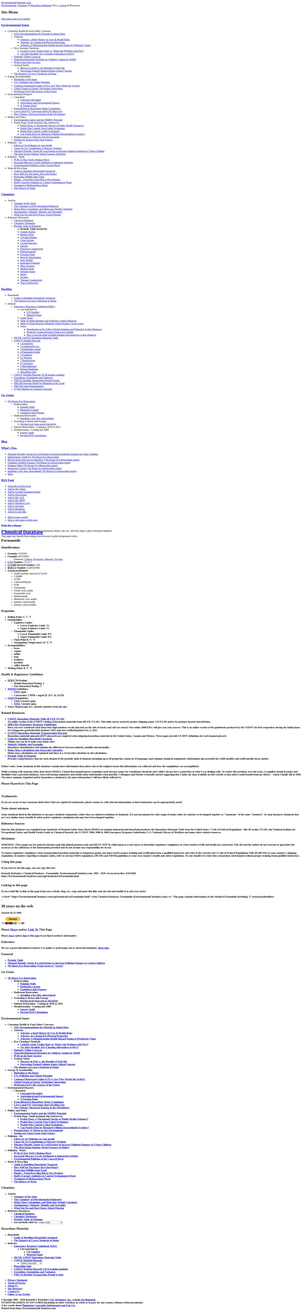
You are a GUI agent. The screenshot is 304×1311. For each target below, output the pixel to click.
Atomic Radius (27, 231)
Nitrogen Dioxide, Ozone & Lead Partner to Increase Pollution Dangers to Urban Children (59, 151)
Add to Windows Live (19, 503)
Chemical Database (23, 220)
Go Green (7, 395)
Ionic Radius (26, 260)
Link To (33, 929)
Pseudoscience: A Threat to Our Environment (36, 137)
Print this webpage (11, 525)
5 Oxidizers (26, 355)
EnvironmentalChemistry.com (16, 2)
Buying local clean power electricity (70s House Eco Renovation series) (43, 459)
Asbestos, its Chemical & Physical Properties (42, 42)
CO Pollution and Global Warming (32, 82)
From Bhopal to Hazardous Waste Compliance (37, 108)
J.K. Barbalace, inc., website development (72, 1299)
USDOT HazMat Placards (27, 340)
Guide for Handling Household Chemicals (30, 738)
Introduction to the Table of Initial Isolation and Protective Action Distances (64, 329)
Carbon (28, 559)
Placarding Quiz (28, 372)
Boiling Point (27, 234)
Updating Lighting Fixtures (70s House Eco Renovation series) (39, 462)
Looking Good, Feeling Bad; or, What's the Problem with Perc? (52, 51)
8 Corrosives (26, 363)
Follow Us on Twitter (19, 1294)
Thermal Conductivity (31, 280)
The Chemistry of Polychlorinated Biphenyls (36, 206)
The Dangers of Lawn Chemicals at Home (35, 73)
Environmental (8, 5)
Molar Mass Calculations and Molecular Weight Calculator (43, 209)
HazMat (6, 289)
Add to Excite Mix (17, 511)
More (10, 474)
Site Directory (15, 1288)
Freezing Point (27, 254)
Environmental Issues (15, 25)
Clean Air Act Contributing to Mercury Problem (38, 148)
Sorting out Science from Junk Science (33, 139)
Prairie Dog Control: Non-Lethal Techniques (42, 128)
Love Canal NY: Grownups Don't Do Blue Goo (38, 111)
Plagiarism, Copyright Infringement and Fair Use (48, 1305)
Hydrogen (38, 559)
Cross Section (27, 240)
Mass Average (27, 266)
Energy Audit (27, 432)
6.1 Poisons (26, 357)
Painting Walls (27, 407)
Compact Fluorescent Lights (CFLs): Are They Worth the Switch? (47, 85)
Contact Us (14, 1291)
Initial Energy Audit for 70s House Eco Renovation (33, 457)
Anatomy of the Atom (25, 203)
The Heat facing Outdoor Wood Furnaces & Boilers (40, 154)
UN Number (33, 312)
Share (14, 929)
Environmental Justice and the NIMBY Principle (38, 120)
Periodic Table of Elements (27, 226)
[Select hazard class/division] (31, 1263)
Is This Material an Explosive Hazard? (33, 389)
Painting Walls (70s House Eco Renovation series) (33, 465)
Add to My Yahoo (17, 489)
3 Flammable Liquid (30, 349)
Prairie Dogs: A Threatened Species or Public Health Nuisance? (52, 125)
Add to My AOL (16, 497)
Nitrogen (48, 559)
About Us (13, 1285)
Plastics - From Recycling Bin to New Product (37, 179)
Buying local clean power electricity (38, 424)
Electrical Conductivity (31, 249)
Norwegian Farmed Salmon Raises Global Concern (46, 71)
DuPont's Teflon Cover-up (27, 56)
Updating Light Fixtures (32, 412)
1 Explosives (26, 343)
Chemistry (22, 5)
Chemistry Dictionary (24, 223)
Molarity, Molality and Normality (25, 744)
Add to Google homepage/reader (24, 492)
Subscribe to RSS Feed (19, 486)
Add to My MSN (16, 500)
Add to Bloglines (16, 509)
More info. (103, 948)
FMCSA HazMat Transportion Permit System (37, 380)
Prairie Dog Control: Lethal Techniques (40, 131)
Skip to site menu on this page (23, 520)
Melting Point (27, 268)
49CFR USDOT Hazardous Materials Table (36, 337)
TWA (17, 692)
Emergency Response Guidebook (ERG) (34, 306)
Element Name (27, 271)
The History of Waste (24, 188)
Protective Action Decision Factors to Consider (50, 332)
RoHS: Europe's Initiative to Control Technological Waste (43, 182)
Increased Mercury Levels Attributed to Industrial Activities (43, 162)
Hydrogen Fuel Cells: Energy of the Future (35, 91)
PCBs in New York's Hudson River (31, 159)
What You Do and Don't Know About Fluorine (37, 214)
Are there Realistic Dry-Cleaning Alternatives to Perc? (47, 53)
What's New (9, 448)
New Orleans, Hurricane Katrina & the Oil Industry (39, 114)
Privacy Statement (17, 1280)
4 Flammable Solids (30, 352)
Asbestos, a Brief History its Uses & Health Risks (45, 39)
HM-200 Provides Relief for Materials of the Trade (39, 383)
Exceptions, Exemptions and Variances (33, 377)
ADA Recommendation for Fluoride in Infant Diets (39, 34)
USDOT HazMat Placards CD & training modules (39, 374)
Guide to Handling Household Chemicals (34, 171)
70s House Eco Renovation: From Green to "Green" (36, 966)
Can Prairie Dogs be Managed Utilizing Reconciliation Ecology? (52, 134)
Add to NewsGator (17, 494)
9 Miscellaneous (28, 366)
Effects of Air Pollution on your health (33, 145)
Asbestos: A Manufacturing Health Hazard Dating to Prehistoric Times (55, 45)
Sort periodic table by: (26, 1222)
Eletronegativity (28, 251)
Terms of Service (16, 1283)
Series (23, 274)
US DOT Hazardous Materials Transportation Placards (37, 733)
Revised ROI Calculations (33, 435)
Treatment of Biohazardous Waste (31, 185)
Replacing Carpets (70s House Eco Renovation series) (35, 468)
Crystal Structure (28, 243)
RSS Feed (7, 480)
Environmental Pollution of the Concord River (37, 165)
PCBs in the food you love (27, 62)
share (11, 935)
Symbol (24, 277)
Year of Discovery (29, 283)
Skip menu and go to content (15, 19)
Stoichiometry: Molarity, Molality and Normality (38, 212)
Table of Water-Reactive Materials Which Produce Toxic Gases (51, 323)
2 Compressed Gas (29, 346)
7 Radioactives (27, 360)
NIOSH (12, 689)
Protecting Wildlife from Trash (29, 176)
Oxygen (59, 559)
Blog (4, 441)
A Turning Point (28, 105)
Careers (63, 5)
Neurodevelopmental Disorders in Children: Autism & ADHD (45, 59)
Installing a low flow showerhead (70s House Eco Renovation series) (42, 471)
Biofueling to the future (25, 79)
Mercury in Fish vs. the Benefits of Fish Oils (42, 68)
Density (24, 246)
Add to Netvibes (16, 506)
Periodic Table (15, 960)
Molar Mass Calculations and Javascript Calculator (35, 750)
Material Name (34, 315)
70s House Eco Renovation (22, 401)
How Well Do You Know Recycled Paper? (35, 174)
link (25, 935)
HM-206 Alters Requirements (29, 386)
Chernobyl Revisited (30, 100)
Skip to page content (18, 517)
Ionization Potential (30, 263)
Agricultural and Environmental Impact (39, 102)
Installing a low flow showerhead (37, 418)
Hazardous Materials (41, 5)
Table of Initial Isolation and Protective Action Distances (48, 320)
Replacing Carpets (29, 410)
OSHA (11, 698)
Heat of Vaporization (30, 257)
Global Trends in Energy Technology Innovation (38, 88)
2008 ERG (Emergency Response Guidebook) (32, 724)
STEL (17, 704)
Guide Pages (26, 318)
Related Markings (29, 369)
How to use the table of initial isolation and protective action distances (61, 335)
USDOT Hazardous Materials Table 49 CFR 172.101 (36, 719)
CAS (10, 562)
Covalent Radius (28, 237)
